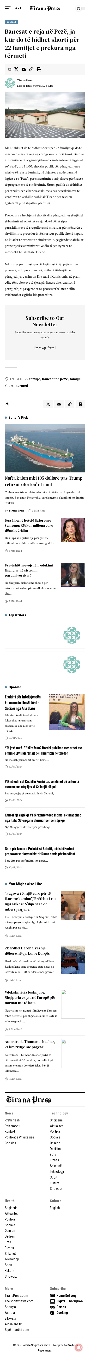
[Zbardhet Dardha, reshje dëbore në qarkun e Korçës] (73, 960)
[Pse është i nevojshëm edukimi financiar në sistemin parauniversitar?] (73, 575)
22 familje (32, 378)
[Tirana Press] (45, 8)
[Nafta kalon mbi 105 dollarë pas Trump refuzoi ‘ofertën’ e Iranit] (45, 448)
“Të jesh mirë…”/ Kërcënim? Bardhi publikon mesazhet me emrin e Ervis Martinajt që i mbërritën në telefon (43, 750)
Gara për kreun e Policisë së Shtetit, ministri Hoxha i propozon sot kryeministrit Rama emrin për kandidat (40, 851)
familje (75, 378)
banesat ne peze (55, 378)
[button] (9, 8)
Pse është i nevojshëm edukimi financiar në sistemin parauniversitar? (29, 570)
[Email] (23, 69)
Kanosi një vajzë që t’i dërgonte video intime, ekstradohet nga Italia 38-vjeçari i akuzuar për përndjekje (43, 817)
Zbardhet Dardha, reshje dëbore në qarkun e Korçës (27, 951)
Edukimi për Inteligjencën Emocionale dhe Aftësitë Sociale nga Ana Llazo (22, 702)
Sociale (11, 22)
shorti (9, 385)
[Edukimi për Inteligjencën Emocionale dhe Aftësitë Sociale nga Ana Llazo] (67, 712)
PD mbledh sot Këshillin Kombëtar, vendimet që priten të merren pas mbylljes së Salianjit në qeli (42, 784)
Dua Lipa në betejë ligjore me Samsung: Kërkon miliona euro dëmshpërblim (29, 525)
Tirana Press (25, 80)
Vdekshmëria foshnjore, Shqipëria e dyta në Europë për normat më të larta (30, 997)
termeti (22, 385)
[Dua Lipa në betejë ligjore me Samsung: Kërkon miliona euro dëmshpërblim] (73, 530)
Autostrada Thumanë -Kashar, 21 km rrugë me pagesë (30, 1044)
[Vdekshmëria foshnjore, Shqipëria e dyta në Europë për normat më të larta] (73, 1004)
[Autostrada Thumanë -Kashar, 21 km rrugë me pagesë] (73, 1053)
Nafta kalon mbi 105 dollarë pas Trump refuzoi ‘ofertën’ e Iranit (44, 481)
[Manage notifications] (79, 1347)
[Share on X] (16, 69)
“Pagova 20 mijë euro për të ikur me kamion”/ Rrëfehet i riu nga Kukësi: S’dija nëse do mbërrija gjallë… (30, 901)
